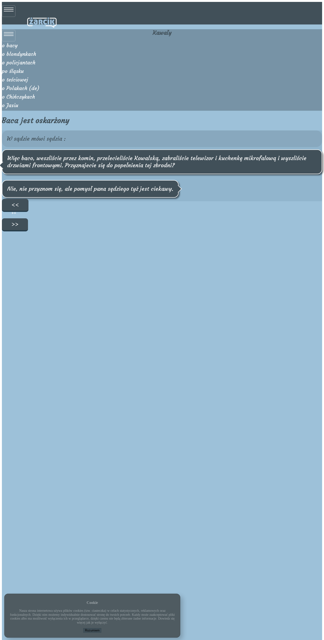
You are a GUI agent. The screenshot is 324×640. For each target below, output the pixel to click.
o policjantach (18, 62)
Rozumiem (92, 630)
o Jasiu (10, 105)
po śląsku (13, 71)
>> (15, 224)
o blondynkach (19, 54)
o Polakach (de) (20, 88)
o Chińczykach (18, 97)
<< (15, 204)
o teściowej (15, 79)
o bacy (10, 45)
